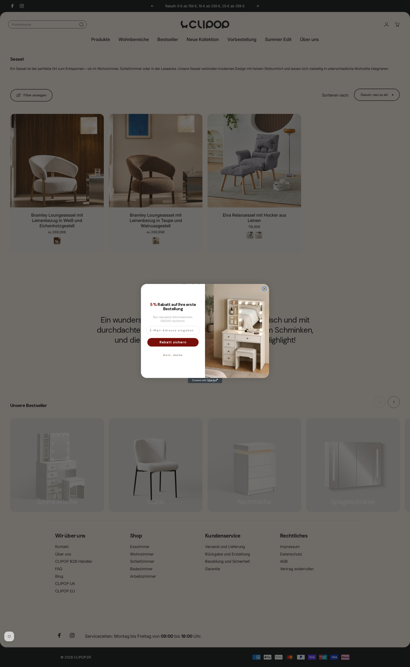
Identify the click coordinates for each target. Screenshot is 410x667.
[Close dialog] (264, 288)
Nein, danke (173, 355)
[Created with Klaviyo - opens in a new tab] (205, 380)
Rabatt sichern (173, 342)
